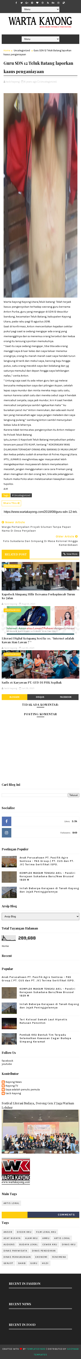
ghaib (22, 1263)
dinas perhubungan (17, 1257)
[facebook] (16, 3)
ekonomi (41, 1257)
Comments (66, 1214)
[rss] (48, 3)
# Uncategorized (21, 495)
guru (33, 1263)
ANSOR (8, 1232)
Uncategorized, (48, 81)
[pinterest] (32, 3)
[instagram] (58, 3)
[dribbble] (42, 3)
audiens (9, 1244)
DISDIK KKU (24, 1232)
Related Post (16, 554)
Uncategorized (22, 50)
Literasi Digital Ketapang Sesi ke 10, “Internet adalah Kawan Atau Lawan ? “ (38, 640)
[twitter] (21, 3)
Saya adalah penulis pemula (22, 1089)
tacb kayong (13, 1093)
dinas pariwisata (15, 1250)
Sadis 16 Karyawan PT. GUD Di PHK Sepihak (32, 682)
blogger (14, 697)
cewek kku (49, 1244)
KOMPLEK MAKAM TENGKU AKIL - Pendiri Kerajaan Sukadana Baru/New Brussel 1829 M (48, 876)
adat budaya (12, 1238)
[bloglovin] (37, 3)
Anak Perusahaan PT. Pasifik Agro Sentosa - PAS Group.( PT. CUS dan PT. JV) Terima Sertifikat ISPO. (47, 861)
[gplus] (27, 3)
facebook (66, 697)
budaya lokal (28, 1244)
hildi (45, 1263)
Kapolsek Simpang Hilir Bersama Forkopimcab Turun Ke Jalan (38, 596)
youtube (7, 1064)
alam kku (31, 1238)
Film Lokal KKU (46, 1232)
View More (71, 554)
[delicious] (64, 3)
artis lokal (11, 1203)
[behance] (53, 3)
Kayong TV (11, 1085)
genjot (8, 1263)
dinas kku (69, 1244)
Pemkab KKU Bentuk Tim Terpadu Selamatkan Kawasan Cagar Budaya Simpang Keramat (45, 1038)
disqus (40, 697)
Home (7, 50)
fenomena (59, 1257)
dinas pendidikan (44, 1250)
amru (46, 1238)
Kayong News (13, 1082)
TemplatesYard (36, 1349)
